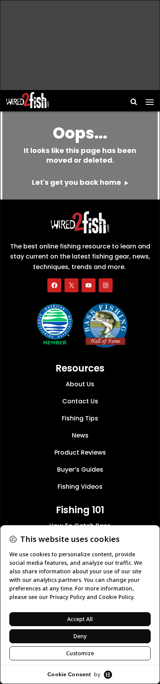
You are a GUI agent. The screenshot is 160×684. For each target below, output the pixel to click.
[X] (71, 285)
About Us (80, 384)
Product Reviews (80, 452)
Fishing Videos (80, 486)
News (80, 435)
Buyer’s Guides (80, 469)
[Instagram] (106, 285)
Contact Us (80, 401)
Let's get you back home (77, 182)
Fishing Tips (80, 418)
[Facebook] (54, 285)
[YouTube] (89, 285)
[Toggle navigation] (150, 99)
